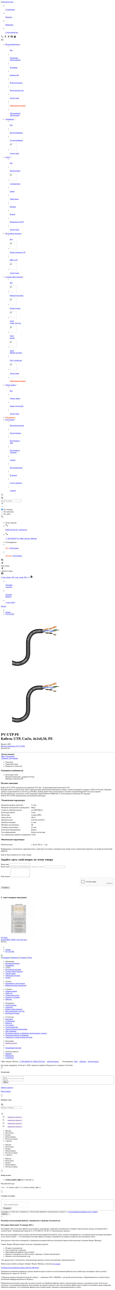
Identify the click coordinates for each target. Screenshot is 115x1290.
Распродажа (10, 417)
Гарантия (8, 1007)
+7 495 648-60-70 (25, 1061)
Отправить (5, 887)
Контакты (9, 1019)
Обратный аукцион (12, 975)
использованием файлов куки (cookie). (83, 1212)
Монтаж (8, 999)
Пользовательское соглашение (17, 1035)
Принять (4, 1214)
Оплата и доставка (12, 997)
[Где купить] (2, 561)
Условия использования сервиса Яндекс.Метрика (20, 1268)
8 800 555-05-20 (39, 1061)
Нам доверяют (10, 1031)
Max (76, 1061)
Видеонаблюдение (12, 44)
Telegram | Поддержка (9, 758)
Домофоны (9, 119)
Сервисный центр (12, 995)
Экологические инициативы (16, 1029)
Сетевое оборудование (14, 277)
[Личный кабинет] (2, 574)
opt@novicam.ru (53, 1061)
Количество (5, 748)
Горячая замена (11, 991)
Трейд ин (8, 993)
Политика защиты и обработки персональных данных (26, 1033)
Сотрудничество (11, 1027)
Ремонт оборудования (13, 1009)
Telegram (82, 1061)
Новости (8, 1023)
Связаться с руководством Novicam (18, 1037)
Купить (4, 942)
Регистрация (6, 1091)
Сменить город (6, 571)
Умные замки (10, 385)
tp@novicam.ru (93, 1061)
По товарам (8, 509)
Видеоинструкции (12, 1013)
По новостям (8, 512)
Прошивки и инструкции (15, 983)
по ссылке (56, 1264)
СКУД (8, 157)
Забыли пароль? (7, 1087)
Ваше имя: (5, 864)
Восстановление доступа (14, 1011)
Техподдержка (10, 1005)
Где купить (9, 1025)
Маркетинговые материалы (16, 985)
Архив (3, 606)
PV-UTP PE (9, 614)
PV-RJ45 (14, 939)
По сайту (7, 514)
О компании (10, 1021)
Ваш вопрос (5, 876)
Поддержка (9, 420)
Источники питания (13, 233)
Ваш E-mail (22, 867)
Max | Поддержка (7, 756)
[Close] (2, 1067)
